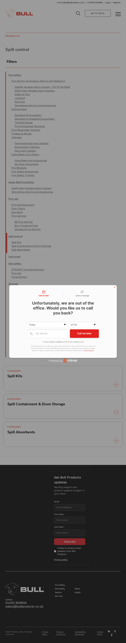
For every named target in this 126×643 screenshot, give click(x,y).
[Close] (114, 287)
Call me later (84, 333)
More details (89, 351)
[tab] (44, 293)
